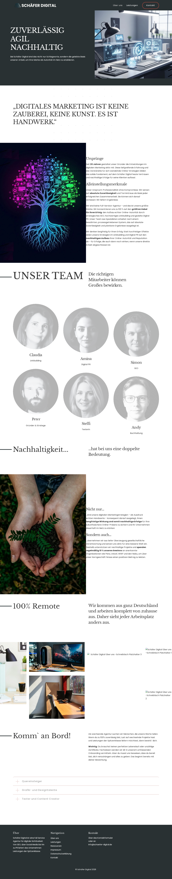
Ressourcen (56, 846)
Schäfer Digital (84, 869)
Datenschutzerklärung (61, 853)
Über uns (118, 5)
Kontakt (150, 5)
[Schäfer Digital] (35, 6)
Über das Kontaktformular (100, 838)
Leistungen (132, 5)
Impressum (56, 850)
